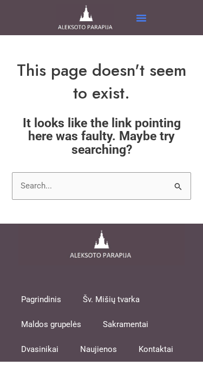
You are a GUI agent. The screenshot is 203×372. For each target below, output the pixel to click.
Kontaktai (156, 349)
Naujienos (98, 349)
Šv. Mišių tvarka (111, 299)
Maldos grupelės (51, 324)
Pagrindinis (41, 299)
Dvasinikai (39, 349)
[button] (141, 18)
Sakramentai (125, 324)
